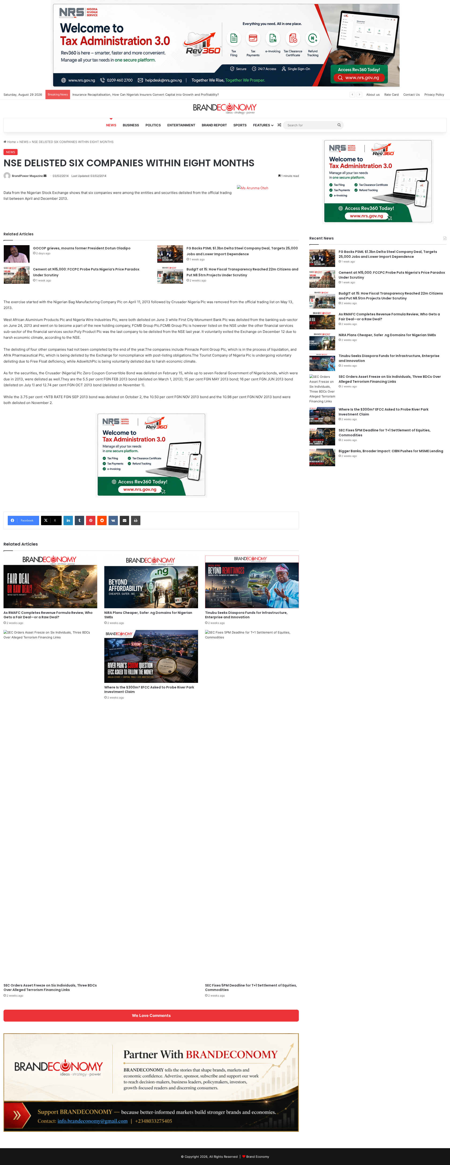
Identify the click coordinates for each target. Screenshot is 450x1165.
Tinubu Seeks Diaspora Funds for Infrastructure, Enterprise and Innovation (246, 614)
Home (11, 142)
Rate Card (391, 94)
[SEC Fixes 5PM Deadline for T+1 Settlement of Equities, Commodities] (252, 805)
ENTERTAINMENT (181, 125)
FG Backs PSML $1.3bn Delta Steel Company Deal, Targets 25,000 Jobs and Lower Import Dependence (388, 254)
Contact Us (411, 94)
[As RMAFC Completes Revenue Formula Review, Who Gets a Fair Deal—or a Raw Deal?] (50, 582)
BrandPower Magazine (27, 176)
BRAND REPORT (214, 125)
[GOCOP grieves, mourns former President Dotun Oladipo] (17, 254)
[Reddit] (102, 520)
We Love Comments (151, 1015)
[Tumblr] (79, 520)
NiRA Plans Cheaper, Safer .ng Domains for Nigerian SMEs (148, 614)
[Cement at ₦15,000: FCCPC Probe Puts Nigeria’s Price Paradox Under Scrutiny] (17, 275)
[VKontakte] (113, 520)
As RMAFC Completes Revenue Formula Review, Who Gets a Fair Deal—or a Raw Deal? (48, 614)
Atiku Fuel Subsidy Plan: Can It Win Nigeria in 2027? (110, 94)
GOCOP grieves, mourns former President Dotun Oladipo (82, 248)
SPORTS (240, 125)
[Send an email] (45, 176)
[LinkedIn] (68, 520)
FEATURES (261, 125)
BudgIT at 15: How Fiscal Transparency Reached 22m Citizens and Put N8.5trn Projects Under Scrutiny (391, 296)
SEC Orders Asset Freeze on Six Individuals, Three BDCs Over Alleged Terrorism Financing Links (50, 987)
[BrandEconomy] (225, 108)
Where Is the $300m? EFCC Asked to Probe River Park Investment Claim (149, 689)
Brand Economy (257, 1156)
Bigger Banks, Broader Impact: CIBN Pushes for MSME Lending (391, 451)
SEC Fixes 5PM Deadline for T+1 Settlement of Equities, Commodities (251, 987)
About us (373, 94)
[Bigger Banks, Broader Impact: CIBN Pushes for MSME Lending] (322, 457)
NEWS (111, 125)
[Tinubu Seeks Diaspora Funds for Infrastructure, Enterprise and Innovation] (252, 582)
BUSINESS (131, 125)
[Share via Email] (124, 520)
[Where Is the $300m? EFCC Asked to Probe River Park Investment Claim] (151, 656)
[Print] (135, 520)
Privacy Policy (434, 94)
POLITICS (153, 125)
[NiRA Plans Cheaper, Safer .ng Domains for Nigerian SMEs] (151, 582)
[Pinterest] (90, 520)
